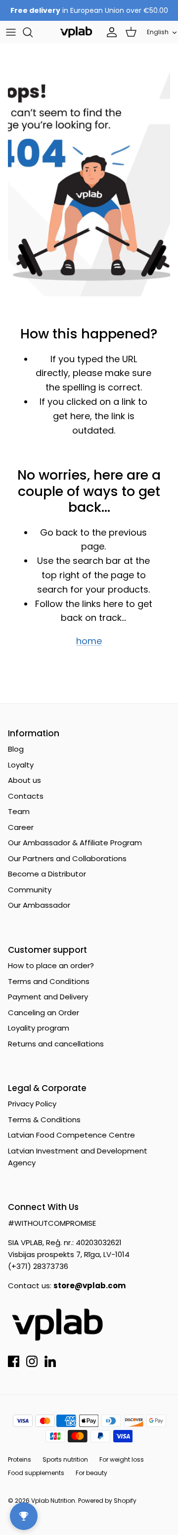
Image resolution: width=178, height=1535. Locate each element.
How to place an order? (51, 965)
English (158, 32)
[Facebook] (13, 1361)
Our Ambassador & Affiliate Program (75, 842)
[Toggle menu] (11, 32)
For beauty (91, 1473)
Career (21, 827)
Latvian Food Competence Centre (71, 1135)
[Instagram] (32, 1361)
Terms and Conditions (48, 981)
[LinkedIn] (50, 1361)
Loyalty (21, 765)
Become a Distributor (47, 874)
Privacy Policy (32, 1103)
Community (29, 889)
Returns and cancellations (56, 1044)
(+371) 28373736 (38, 1266)
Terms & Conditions (44, 1119)
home (89, 641)
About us (24, 780)
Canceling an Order (43, 1012)
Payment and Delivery (48, 996)
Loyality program (38, 1028)
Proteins (19, 1459)
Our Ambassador (39, 905)
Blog (16, 749)
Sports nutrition (65, 1459)
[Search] (33, 32)
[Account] (109, 32)
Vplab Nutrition (53, 1500)
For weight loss (121, 1459)
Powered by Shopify (107, 1500)
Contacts (26, 796)
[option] (89, 182)
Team (19, 811)
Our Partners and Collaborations (67, 858)
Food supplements (36, 1473)
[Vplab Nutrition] (76, 32)
